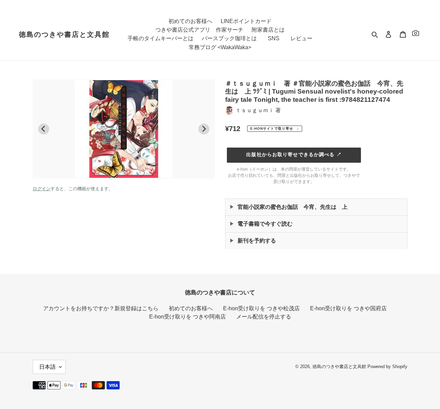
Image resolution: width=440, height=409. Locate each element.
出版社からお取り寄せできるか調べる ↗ (293, 154)
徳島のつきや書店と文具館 (64, 34)
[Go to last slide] (43, 128)
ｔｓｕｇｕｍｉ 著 (258, 110)
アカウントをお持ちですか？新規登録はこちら (100, 308)
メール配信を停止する (263, 317)
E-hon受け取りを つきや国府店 (348, 308)
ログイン (42, 188)
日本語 (47, 367)
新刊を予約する (257, 241)
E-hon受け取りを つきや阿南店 (187, 317)
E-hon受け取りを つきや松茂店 (261, 308)
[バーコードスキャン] (415, 34)
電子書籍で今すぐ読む (265, 224)
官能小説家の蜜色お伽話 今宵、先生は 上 (293, 207)
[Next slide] (203, 128)
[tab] (121, 172)
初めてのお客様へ (191, 308)
